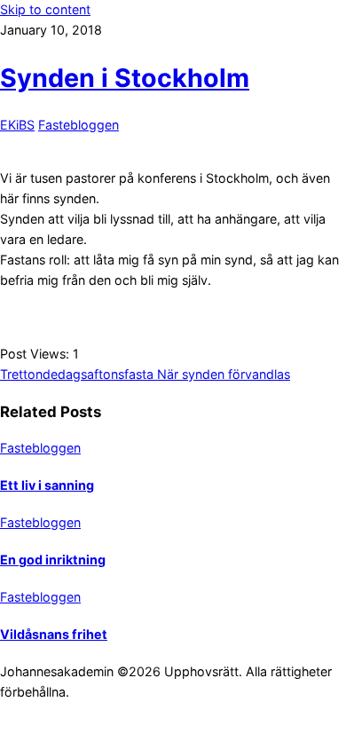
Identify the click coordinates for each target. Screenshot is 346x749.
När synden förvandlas (221, 374)
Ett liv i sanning (47, 485)
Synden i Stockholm (124, 77)
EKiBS (17, 124)
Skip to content (45, 9)
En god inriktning (53, 559)
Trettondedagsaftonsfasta (76, 374)
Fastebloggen (78, 124)
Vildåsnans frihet (53, 634)
